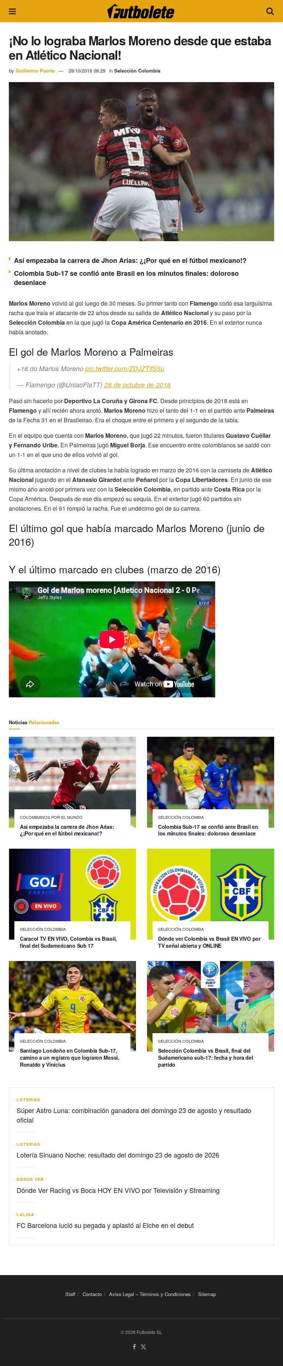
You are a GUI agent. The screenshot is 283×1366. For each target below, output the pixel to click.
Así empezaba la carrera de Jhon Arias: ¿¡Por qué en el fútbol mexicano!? (130, 260)
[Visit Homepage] (140, 11)
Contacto (92, 1294)
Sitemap (207, 1294)
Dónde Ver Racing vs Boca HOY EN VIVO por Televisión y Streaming (118, 1190)
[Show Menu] (12, 11)
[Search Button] (270, 11)
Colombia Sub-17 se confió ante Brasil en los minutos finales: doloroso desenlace (126, 277)
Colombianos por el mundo (51, 817)
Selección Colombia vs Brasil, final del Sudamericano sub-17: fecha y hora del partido (205, 1057)
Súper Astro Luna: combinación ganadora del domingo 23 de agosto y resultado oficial (134, 1114)
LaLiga (25, 1214)
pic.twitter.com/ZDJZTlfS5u (124, 368)
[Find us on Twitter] (143, 1347)
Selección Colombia (137, 70)
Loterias (28, 1099)
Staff (70, 1294)
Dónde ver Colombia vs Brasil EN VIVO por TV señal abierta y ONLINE (209, 942)
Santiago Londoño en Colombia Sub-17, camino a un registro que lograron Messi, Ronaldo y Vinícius (69, 1057)
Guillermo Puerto (35, 70)
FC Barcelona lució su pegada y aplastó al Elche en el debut (105, 1225)
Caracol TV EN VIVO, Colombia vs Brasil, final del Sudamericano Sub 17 (68, 942)
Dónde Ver (30, 1179)
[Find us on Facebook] (134, 1347)
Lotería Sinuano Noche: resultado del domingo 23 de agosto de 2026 (118, 1154)
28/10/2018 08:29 (87, 70)
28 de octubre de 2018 (137, 384)
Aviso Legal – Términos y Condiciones (150, 1294)
